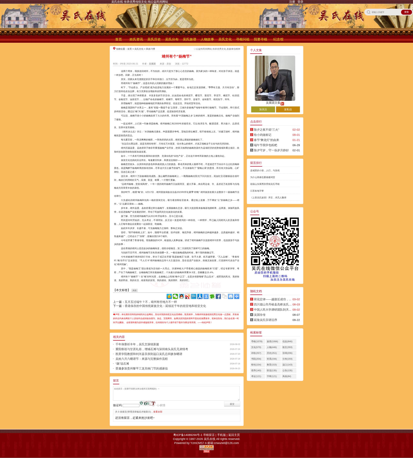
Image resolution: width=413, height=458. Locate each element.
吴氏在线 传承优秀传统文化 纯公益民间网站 (139, 1)
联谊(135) (272, 370)
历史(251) (272, 353)
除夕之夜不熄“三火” (266, 129)
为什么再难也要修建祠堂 (262, 177)
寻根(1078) (256, 341)
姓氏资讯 (136, 39)
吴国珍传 (260, 314)
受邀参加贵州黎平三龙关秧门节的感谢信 (142, 368)
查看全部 (157, 411)
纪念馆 (278, 39)
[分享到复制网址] (224, 296)
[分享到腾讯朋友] (212, 296)
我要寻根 (260, 39)
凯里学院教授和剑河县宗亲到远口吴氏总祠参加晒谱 (149, 354)
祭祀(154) (256, 364)
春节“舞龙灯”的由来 (266, 140)
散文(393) (287, 347)
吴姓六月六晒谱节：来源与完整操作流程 (142, 358)
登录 (300, 1)
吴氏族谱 (189, 39)
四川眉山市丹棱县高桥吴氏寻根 (274, 304)
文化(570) (256, 347)
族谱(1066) (272, 341)
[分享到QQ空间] (169, 296)
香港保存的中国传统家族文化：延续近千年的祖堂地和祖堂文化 (165, 306)
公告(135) (287, 370)
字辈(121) (272, 376)
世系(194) (272, 359)
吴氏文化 (225, 39)
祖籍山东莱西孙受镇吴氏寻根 (265, 184)
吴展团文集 (273, 102)
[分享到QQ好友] (181, 296)
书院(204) (256, 359)
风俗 (134, 290)
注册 (292, 1)
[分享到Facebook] (218, 296)
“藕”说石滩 (122, 363)
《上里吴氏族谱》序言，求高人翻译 (268, 197)
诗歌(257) (256, 353)
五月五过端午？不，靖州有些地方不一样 (151, 302)
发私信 (288, 109)
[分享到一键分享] (206, 296)
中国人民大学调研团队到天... (272, 309)
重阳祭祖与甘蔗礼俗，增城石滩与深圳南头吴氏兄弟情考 (152, 349)
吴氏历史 (154, 39)
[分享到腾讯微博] (193, 296)
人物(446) (272, 347)
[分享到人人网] (199, 296)
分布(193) (287, 359)
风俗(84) (286, 376)
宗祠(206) (287, 353)
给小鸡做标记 (262, 134)
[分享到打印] (230, 296)
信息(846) (287, 341)
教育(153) (272, 364)
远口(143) (287, 364)
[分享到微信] (175, 296)
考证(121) (256, 376)
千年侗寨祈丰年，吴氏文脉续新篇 (137, 344)
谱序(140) (256, 370)
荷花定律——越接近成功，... (272, 299)
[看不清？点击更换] (147, 403)
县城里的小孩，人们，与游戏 (265, 170)
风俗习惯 (150, 49)
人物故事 (207, 39)
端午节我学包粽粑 (265, 145)
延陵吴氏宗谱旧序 (265, 320)
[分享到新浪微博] (187, 296)
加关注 (263, 109)
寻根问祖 (243, 39)
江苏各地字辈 (257, 190)
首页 (118, 39)
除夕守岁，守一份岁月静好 (271, 150)
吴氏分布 (172, 39)
